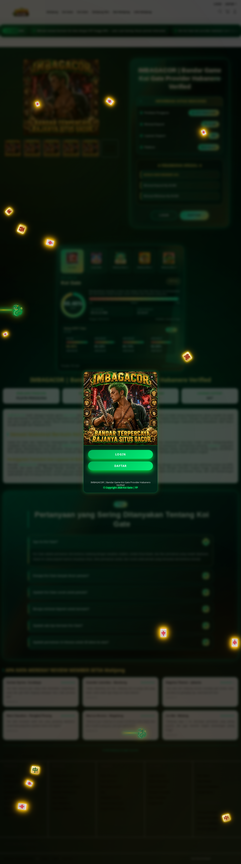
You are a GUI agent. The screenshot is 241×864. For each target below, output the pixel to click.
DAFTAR (120, 466)
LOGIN (120, 454)
